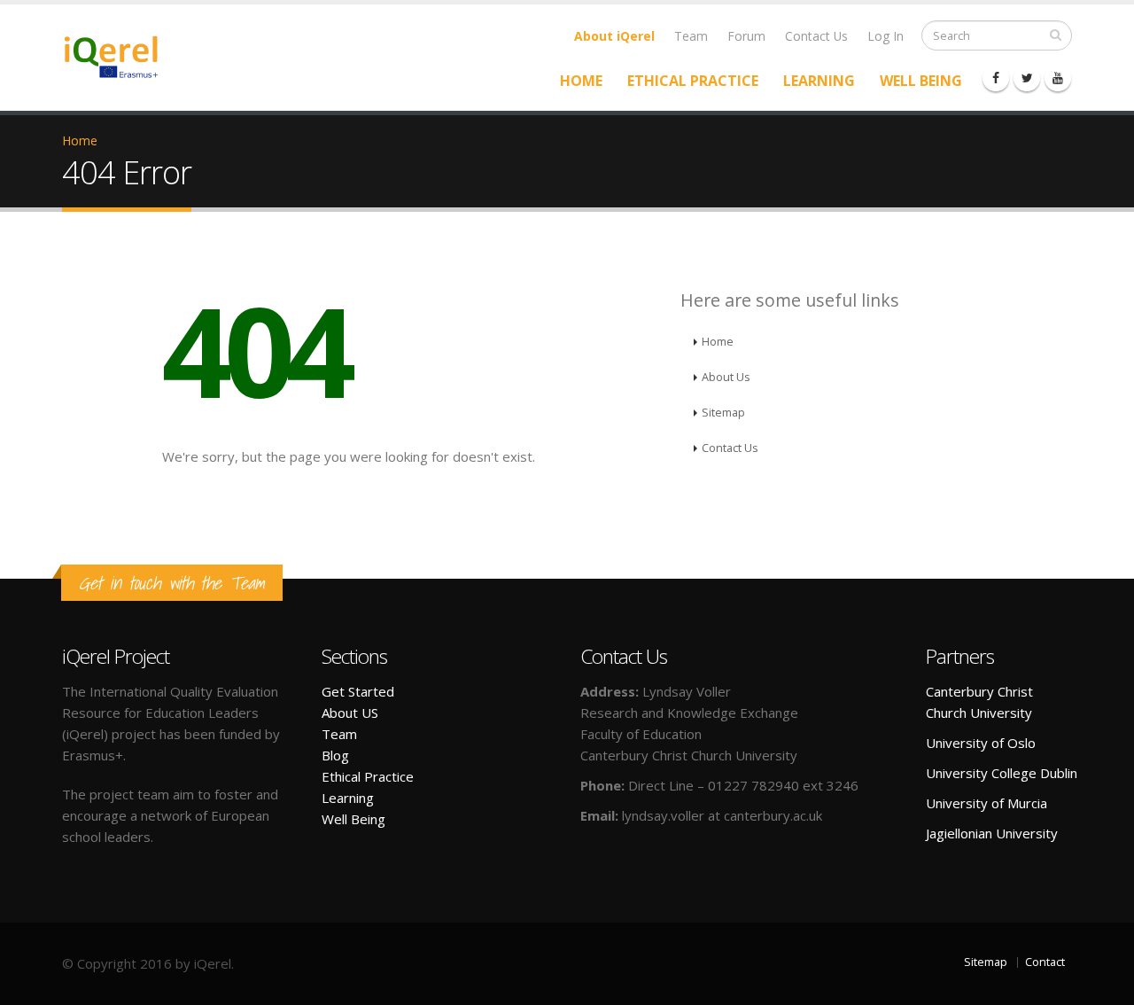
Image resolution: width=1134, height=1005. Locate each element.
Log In (885, 35)
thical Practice (372, 776)
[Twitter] (1027, 78)
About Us (726, 377)
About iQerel (614, 35)
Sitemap (723, 412)
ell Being (359, 819)
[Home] (122, 55)
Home (581, 80)
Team (691, 35)
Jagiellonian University (992, 833)
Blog (335, 755)
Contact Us (816, 35)
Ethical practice (692, 80)
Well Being (921, 80)
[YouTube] (1058, 78)
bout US (354, 712)
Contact (1045, 962)
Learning (819, 80)
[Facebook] (996, 78)
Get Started (358, 691)
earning (351, 797)
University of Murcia (986, 803)
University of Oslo (981, 743)
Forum (746, 35)
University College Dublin (1001, 773)
